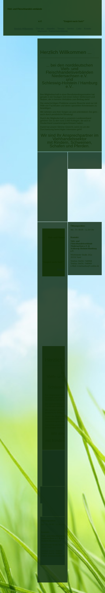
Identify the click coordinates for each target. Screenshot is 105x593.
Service (70, 28)
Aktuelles (50, 28)
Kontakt (87, 28)
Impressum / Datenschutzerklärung (53, 31)
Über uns (40, 28)
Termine (61, 28)
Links (78, 28)
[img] (52, 9)
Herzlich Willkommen (23, 28)
